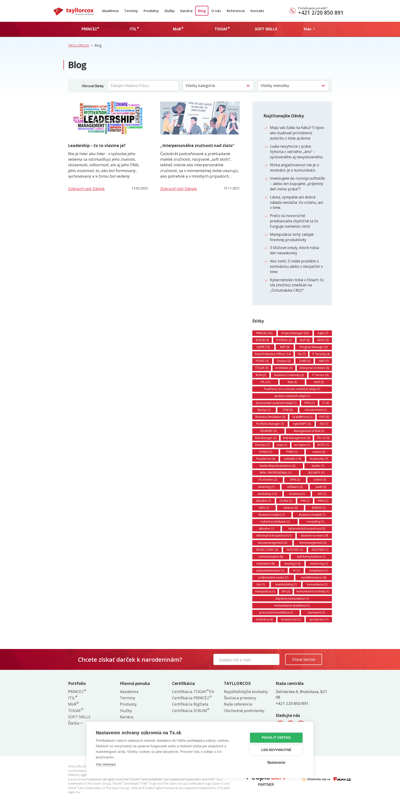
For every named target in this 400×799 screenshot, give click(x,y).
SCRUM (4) (262, 340)
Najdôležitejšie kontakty (246, 691)
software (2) (295, 487)
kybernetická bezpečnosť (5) (306, 529)
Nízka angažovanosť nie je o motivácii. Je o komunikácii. (294, 167)
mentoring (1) (319, 564)
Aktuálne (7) (263, 501)
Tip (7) (301, 354)
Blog (202, 10)
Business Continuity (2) (289, 375)
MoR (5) (319, 382)
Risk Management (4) (296, 438)
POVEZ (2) (262, 361)
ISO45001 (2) (268, 431)
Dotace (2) (284, 361)
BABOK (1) (318, 508)
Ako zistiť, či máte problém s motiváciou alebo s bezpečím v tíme (296, 266)
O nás (216, 10)
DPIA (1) (309, 403)
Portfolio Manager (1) (270, 424)
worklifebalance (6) (313, 577)
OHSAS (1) (265, 452)
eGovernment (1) (316, 410)
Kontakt (257, 10)
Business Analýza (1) (272, 515)
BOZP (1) (323, 445)
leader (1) (318, 466)
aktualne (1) (266, 529)
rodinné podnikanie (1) (275, 522)
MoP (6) (304, 340)
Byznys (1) (264, 410)
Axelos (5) (318, 452)
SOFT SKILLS (79, 716)
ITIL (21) (265, 382)
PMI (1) (305, 501)
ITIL (72, 697)
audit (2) (321, 487)
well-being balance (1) (311, 557)
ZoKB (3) (304, 361)
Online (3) (319, 480)
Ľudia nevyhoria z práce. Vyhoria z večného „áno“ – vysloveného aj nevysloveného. (296, 152)
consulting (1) (315, 522)
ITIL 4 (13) (323, 438)
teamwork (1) (316, 612)
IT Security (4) (320, 354)
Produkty (151, 10)
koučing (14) (292, 564)
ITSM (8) (288, 410)
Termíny (131, 10)
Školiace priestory (240, 697)
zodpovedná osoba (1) (273, 577)
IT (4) (325, 403)
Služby (169, 10)
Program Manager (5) (314, 347)
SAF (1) (322, 494)
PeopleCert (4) (265, 459)
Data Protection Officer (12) (273, 354)
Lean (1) (282, 445)
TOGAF (75, 710)
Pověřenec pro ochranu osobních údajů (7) (292, 389)
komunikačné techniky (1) (313, 591)
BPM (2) (295, 480)
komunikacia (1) (317, 584)
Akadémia (110, 10)
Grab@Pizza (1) (302, 417)
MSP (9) (284, 347)
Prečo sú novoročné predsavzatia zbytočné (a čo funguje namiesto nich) (294, 221)
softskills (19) (292, 459)
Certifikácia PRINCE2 (191, 697)
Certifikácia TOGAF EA (193, 691)
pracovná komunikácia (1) (276, 612)
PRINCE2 (77, 691)
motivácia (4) (264, 619)
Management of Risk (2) (309, 431)
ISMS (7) (323, 361)
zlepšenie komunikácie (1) (292, 599)
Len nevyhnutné (276, 750)
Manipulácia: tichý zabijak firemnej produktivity (292, 237)
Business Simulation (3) (270, 417)
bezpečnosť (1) (291, 619)
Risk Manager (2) (265, 438)
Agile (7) (323, 333)
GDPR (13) (263, 347)
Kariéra (186, 10)
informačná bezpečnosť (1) (273, 535)
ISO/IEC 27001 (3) (267, 550)
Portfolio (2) (284, 340)
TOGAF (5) (261, 368)
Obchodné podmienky (244, 710)
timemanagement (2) (312, 543)
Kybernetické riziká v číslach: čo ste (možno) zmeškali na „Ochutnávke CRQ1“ (297, 285)
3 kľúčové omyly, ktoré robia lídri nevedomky (294, 250)
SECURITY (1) (316, 473)
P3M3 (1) (292, 452)
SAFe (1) (264, 508)
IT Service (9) (320, 375)
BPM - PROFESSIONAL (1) (275, 473)
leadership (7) (319, 459)
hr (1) (296, 570)
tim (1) (261, 584)
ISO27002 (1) (320, 550)
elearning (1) (266, 487)
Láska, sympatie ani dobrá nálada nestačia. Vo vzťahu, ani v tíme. (296, 202)
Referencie (236, 10)
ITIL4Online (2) (267, 480)
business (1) (297, 494)
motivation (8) (265, 564)
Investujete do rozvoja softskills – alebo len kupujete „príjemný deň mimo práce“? (297, 184)
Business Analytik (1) (312, 515)
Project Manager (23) (295, 333)
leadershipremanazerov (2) (277, 466)
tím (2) (286, 591)
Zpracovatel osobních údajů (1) (276, 403)
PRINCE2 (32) (264, 333)
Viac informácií (106, 764)
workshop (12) (267, 494)
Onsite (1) (286, 501)
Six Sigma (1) (302, 445)
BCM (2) (261, 375)
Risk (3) (292, 382)
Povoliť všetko (276, 737)
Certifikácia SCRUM (190, 710)
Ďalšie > (75, 723)
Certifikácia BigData (190, 704)
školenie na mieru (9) (314, 535)
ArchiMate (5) (283, 368)
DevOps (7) (262, 445)
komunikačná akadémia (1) (292, 605)
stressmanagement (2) (272, 543)
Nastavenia (276, 762)
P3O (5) (324, 417)
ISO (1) (324, 424)
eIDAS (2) (323, 340)
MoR (73, 704)
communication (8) (271, 557)
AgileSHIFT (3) (302, 424)
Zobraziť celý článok (86, 188)
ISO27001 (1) (295, 550)
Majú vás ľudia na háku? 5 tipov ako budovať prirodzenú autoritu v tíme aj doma (297, 133)
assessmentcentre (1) (270, 570)
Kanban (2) (290, 508)
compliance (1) (318, 570)
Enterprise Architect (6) (314, 368)
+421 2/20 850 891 (321, 12)
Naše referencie (238, 704)
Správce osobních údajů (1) (292, 396)
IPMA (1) (323, 501)
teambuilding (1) (286, 584)
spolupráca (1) (318, 619)
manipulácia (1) (265, 591)
